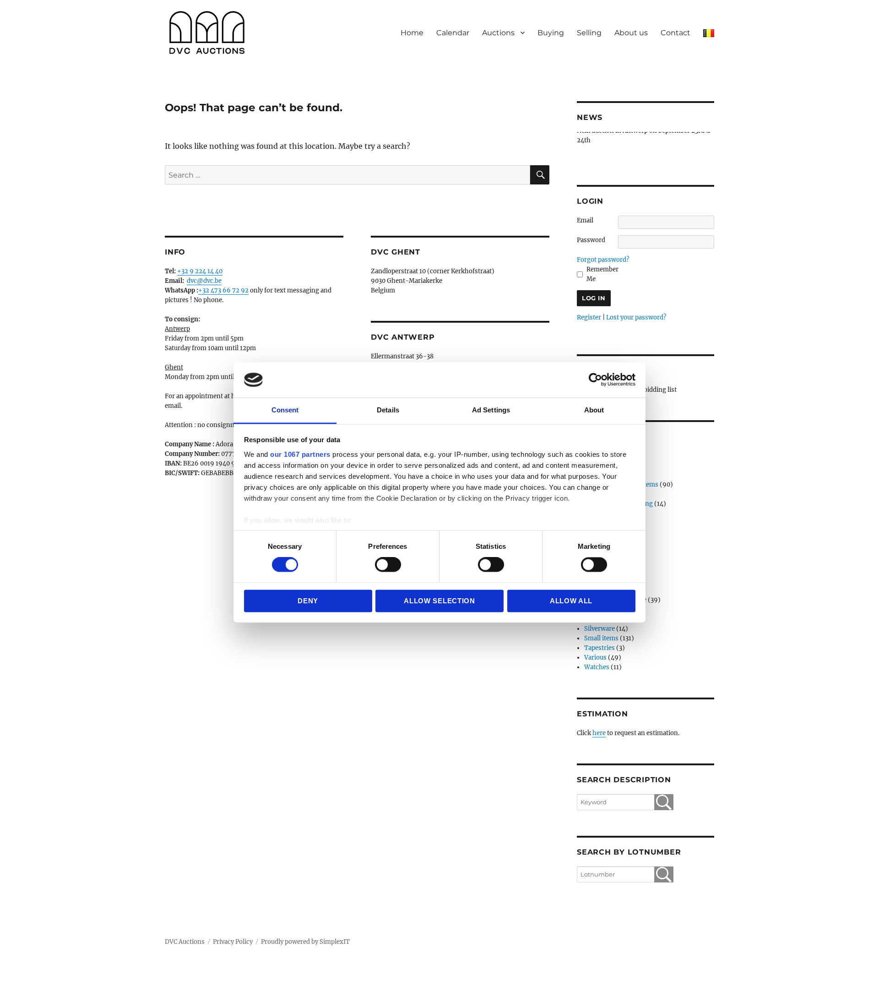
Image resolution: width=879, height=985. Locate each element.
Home (412, 32)
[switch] (388, 564)
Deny (308, 601)
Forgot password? (603, 260)
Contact (675, 32)
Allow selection (439, 601)
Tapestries (599, 648)
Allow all (571, 601)
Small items (601, 638)
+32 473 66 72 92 (223, 290)
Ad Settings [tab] (491, 410)
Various (595, 657)
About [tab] (594, 410)
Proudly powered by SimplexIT (305, 942)
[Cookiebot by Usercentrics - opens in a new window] (595, 380)
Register (589, 317)
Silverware (599, 629)
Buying (550, 32)
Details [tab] (388, 410)
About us (631, 32)
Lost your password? (636, 317)
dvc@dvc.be (204, 281)
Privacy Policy (233, 942)
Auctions (498, 32)
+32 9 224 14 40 (199, 271)
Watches (596, 667)
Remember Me (602, 274)
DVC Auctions (185, 942)
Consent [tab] (285, 410)
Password (591, 240)
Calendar (452, 32)
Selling (589, 32)
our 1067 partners (300, 454)
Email (585, 220)
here (599, 733)
